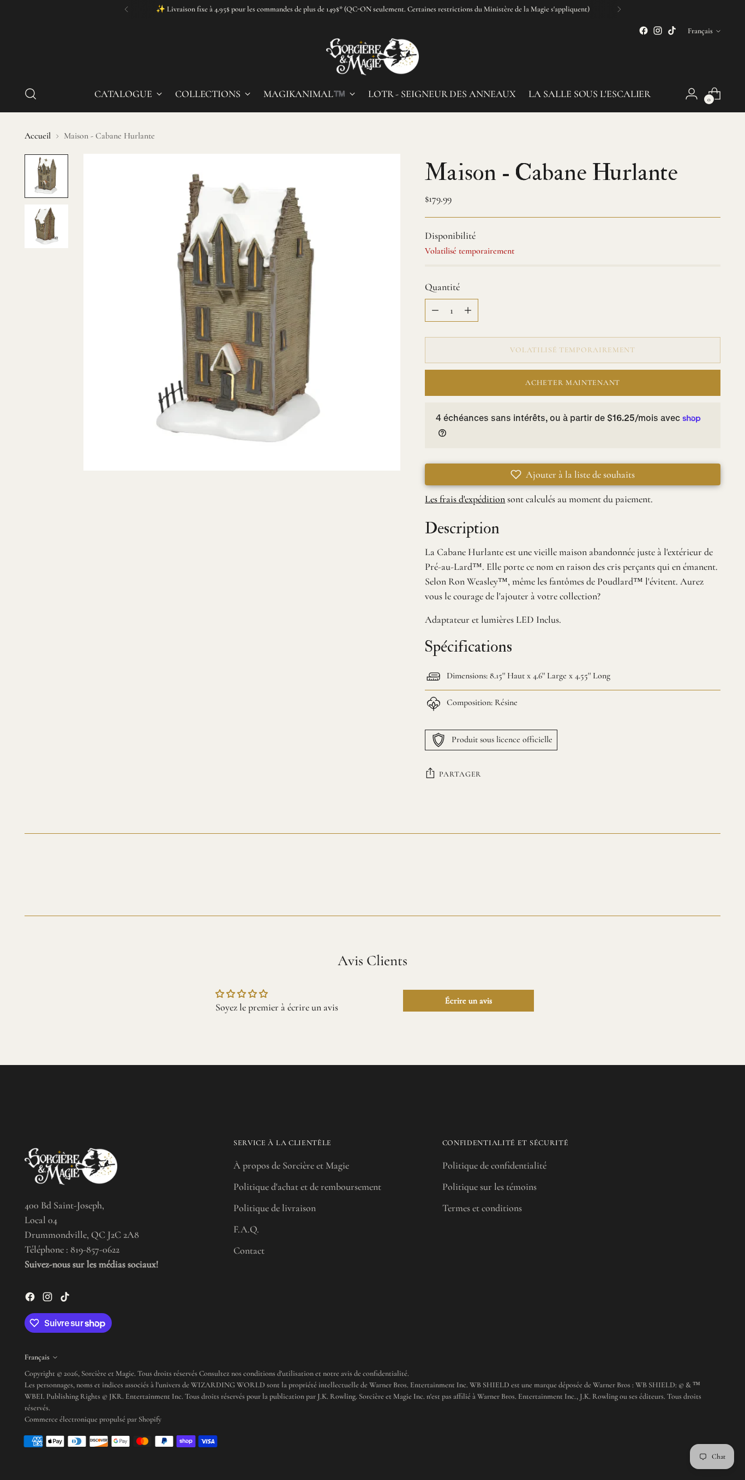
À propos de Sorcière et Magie (291, 1165)
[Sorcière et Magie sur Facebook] (643, 30)
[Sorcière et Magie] (372, 56)
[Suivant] (619, 9)
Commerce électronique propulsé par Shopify (93, 1419)
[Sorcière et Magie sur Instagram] (658, 30)
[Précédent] (127, 9)
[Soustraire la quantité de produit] (435, 310)
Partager (460, 774)
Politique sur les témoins (489, 1187)
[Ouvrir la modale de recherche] (30, 94)
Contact (249, 1250)
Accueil (38, 135)
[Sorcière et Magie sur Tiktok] (672, 30)
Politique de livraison (274, 1208)
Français (700, 30)
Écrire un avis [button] (468, 1000)
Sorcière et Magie (107, 1373)
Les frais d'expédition (465, 499)
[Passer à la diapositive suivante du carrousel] (711, 878)
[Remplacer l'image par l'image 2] (46, 226)
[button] (572, 474)
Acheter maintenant (572, 382)
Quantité (442, 287)
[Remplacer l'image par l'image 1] (46, 176)
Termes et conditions (482, 1208)
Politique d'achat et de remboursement (307, 1187)
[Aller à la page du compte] (691, 94)
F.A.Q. (246, 1229)
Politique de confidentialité (494, 1165)
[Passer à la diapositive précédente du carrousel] (686, 878)
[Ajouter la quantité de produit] (468, 310)
